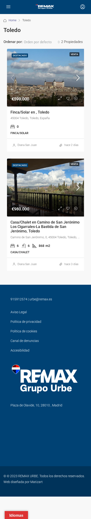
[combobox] (42, 42)
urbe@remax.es (40, 299)
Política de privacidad (25, 321)
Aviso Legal (18, 312)
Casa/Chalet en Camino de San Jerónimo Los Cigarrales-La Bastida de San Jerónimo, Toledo (45, 226)
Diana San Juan (27, 145)
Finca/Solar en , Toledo (29, 112)
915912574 (18, 299)
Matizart (36, 482)
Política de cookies (23, 331)
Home (12, 20)
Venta (74, 54)
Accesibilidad (19, 350)
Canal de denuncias (24, 341)
